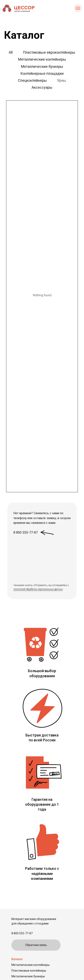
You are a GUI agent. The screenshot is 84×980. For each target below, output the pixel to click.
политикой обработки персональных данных (38, 589)
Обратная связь (36, 945)
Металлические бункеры (28, 976)
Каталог (17, 959)
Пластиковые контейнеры (28, 970)
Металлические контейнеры (30, 964)
